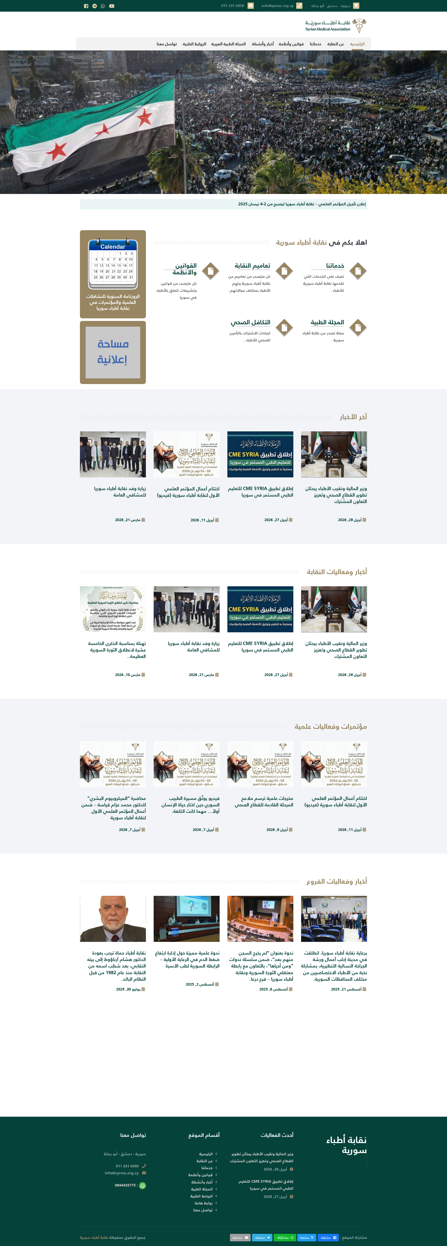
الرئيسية (357, 44)
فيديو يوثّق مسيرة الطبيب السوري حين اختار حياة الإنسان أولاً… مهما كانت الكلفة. (191, 804)
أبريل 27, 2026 (276, 519)
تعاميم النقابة (252, 265)
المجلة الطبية (327, 322)
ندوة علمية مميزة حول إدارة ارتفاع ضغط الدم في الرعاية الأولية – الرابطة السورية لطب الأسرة (187, 959)
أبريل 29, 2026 (350, 519)
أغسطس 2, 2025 (200, 984)
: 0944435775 (127, 1185)
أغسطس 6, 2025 (273, 989)
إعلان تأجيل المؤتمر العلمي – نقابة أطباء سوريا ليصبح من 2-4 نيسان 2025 (302, 203)
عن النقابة (335, 44)
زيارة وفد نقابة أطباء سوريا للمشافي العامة (120, 492)
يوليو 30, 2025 (128, 989)
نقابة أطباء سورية (94, 1237)
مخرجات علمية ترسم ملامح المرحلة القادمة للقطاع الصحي (264, 801)
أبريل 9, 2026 (277, 829)
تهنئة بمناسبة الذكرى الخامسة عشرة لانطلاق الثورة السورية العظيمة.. (117, 650)
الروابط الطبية (194, 44)
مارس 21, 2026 (127, 519)
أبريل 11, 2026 (202, 520)
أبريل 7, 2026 (203, 829)
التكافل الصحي (250, 322)
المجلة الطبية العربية (228, 44)
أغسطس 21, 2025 (346, 989)
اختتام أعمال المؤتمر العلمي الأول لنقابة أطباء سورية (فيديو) (188, 492)
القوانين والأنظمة (185, 268)
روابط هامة (204, 1203)
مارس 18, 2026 (127, 674)
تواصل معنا (167, 44)
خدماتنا (315, 44)
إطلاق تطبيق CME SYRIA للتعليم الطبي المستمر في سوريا (260, 492)
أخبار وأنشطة (263, 44)
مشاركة (325, 1237)
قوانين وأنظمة (291, 44)
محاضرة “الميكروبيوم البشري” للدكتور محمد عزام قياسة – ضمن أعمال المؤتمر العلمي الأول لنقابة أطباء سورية (113, 808)
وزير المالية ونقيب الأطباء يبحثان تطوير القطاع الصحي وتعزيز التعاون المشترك (336, 495)
